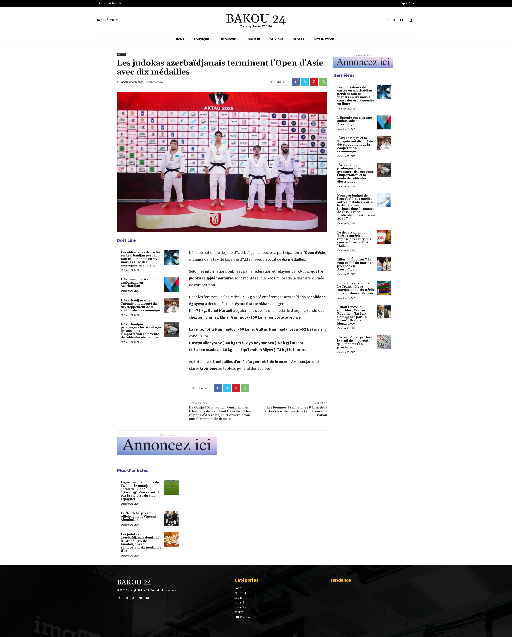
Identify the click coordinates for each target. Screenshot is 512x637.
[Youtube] (402, 20)
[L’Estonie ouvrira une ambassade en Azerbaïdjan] (171, 284)
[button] (410, 20)
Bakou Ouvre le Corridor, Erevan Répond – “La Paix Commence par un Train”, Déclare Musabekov (352, 315)
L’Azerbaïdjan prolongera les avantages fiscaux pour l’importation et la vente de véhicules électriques (355, 173)
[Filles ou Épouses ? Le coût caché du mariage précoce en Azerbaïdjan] (384, 264)
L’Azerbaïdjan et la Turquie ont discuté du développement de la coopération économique (141, 305)
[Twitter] (394, 20)
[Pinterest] (314, 82)
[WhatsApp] (323, 82)
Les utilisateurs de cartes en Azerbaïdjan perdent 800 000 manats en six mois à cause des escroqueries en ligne (140, 258)
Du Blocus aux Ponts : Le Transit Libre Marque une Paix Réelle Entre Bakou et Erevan (356, 288)
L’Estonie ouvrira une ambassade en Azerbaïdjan (138, 282)
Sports (121, 54)
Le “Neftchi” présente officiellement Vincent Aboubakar (138, 516)
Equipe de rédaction (132, 81)
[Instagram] (126, 597)
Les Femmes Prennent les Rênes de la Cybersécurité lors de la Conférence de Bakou (296, 411)
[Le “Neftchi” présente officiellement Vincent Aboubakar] (171, 518)
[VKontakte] (140, 597)
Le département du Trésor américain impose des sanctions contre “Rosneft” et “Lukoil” (354, 239)
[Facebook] (387, 20)
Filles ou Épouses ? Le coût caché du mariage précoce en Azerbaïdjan (355, 264)
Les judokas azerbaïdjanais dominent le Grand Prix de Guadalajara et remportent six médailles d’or (141, 543)
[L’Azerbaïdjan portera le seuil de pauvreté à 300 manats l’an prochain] (384, 342)
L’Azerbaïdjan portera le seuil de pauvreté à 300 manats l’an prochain (355, 342)
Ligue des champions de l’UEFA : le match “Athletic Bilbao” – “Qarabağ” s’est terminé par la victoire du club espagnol (140, 491)
